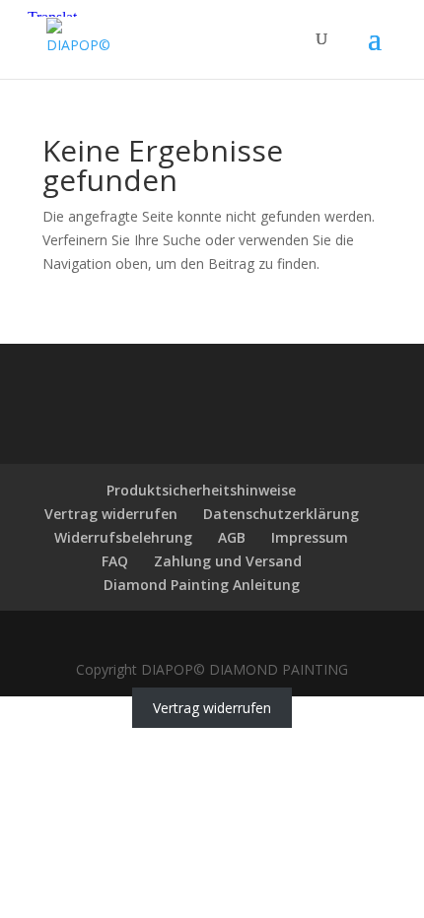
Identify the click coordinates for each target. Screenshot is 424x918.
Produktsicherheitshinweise (201, 490)
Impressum (309, 537)
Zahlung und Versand (228, 561)
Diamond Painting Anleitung (202, 584)
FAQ (115, 561)
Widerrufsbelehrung (123, 537)
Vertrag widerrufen (110, 513)
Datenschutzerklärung (281, 513)
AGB (232, 537)
